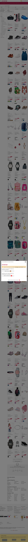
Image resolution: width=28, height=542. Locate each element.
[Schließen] (25, 261)
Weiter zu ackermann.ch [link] (7, 275)
